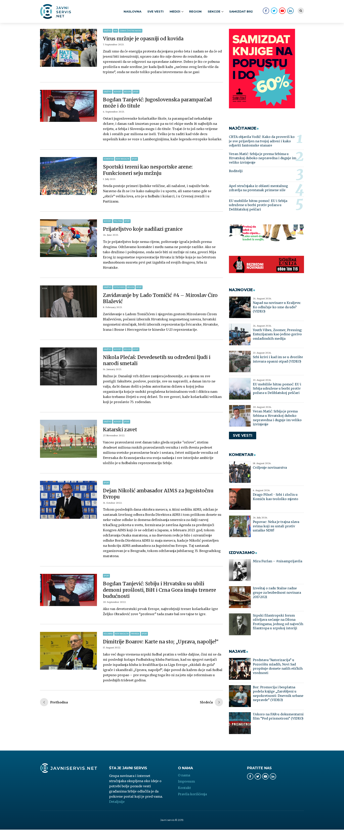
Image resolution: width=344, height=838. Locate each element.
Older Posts (211, 702)
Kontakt (184, 788)
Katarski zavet (120, 430)
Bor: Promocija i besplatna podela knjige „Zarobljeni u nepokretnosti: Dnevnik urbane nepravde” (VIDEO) (278, 693)
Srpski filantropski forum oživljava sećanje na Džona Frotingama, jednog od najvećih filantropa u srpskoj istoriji (278, 621)
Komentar (108, 159)
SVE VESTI (155, 11)
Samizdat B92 (241, 11)
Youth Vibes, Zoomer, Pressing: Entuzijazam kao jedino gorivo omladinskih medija (277, 334)
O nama (184, 775)
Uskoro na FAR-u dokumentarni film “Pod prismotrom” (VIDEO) (278, 716)
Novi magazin (122, 159)
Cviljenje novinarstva (270, 467)
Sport (136, 92)
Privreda (135, 634)
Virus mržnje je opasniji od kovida (143, 39)
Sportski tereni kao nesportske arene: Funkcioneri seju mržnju (148, 170)
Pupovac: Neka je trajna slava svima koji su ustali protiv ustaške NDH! (276, 526)
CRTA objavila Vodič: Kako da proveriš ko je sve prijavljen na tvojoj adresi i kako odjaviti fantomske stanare (262, 141)
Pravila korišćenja (192, 794)
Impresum (186, 781)
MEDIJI (175, 11)
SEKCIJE (214, 11)
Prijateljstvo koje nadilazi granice (143, 229)
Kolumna (108, 634)
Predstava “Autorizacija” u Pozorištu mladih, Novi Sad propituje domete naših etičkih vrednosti (278, 666)
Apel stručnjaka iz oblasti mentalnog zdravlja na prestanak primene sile (258, 188)
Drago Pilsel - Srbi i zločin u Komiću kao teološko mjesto (275, 497)
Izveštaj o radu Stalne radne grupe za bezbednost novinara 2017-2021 (277, 592)
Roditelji (236, 171)
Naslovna (132, 11)
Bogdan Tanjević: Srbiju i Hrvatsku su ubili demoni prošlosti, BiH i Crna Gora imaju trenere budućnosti (159, 590)
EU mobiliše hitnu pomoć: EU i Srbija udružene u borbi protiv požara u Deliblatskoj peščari (258, 205)
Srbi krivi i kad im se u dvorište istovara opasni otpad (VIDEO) (278, 359)
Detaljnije (117, 802)
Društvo (107, 31)
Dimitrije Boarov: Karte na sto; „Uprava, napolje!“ (161, 642)
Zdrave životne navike (131, 31)
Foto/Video (119, 287)
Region (195, 11)
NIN (115, 31)
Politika (118, 221)
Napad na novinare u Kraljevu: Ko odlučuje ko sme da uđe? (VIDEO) (277, 307)
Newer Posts (54, 702)
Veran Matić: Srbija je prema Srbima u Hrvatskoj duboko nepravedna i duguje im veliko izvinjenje (262, 158)
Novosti (118, 92)
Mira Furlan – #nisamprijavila (277, 561)
